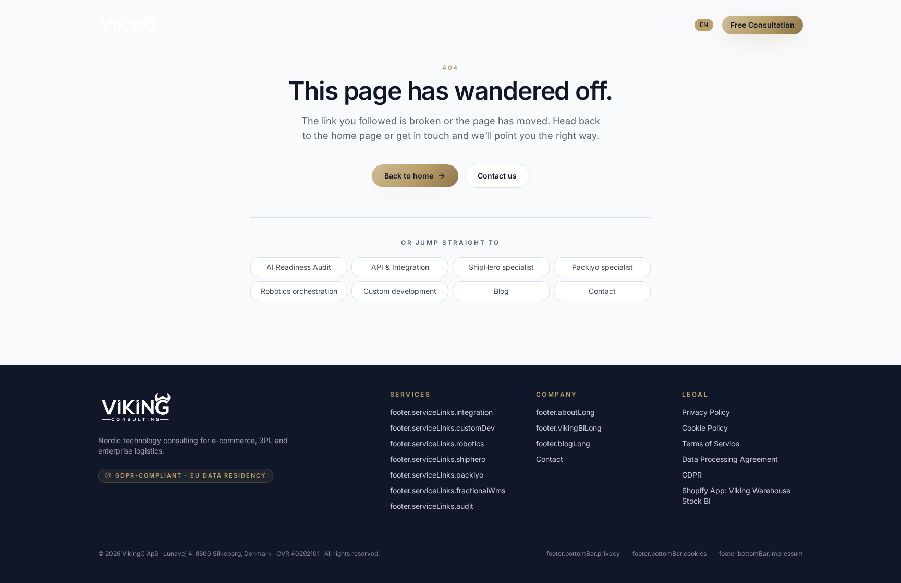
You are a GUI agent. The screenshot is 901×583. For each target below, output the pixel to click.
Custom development (399, 291)
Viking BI (418, 24)
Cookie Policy (705, 427)
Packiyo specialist (602, 267)
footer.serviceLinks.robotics (437, 443)
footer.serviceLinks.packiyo (436, 474)
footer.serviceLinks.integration (441, 412)
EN (704, 25)
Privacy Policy (706, 412)
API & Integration (400, 267)
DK (682, 25)
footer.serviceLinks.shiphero (437, 459)
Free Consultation (762, 24)
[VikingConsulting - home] (129, 25)
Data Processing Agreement (730, 459)
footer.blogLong (563, 443)
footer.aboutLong (565, 412)
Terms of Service (710, 443)
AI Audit (370, 24)
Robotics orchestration (299, 291)
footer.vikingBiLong (569, 427)
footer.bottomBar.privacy (583, 553)
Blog (512, 24)
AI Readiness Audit (298, 267)
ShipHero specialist (501, 267)
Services (313, 24)
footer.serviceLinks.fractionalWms (447, 490)
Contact (602, 291)
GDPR (692, 474)
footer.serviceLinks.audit (431, 506)
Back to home (408, 175)
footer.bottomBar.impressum (761, 553)
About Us (469, 24)
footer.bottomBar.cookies (669, 553)
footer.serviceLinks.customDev (442, 427)
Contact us (497, 175)
